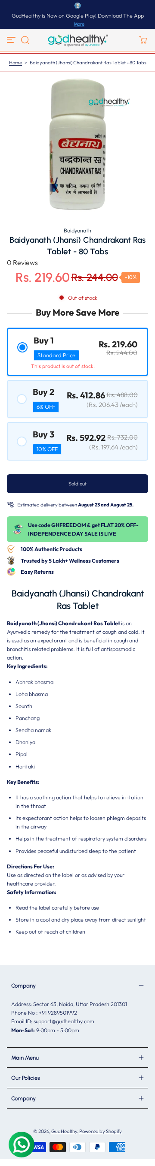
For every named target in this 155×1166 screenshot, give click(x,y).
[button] (25, 40)
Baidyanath (77, 230)
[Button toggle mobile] (12, 40)
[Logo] (77, 39)
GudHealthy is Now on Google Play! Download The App (78, 15)
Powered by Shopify (100, 1131)
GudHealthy (64, 1131)
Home (15, 63)
